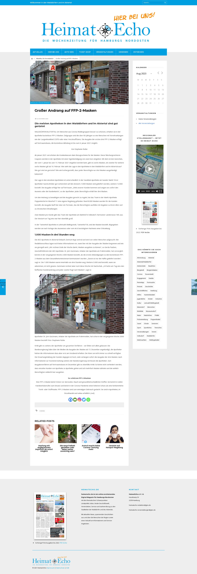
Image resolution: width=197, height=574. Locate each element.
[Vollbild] (160, 191)
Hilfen (139, 295)
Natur (139, 315)
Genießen (123, 52)
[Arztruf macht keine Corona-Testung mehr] (91, 433)
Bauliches (151, 266)
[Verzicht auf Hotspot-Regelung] (114, 433)
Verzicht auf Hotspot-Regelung (114, 446)
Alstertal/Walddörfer (144, 262)
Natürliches (148, 315)
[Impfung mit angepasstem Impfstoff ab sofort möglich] (44, 433)
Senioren (155, 323)
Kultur (139, 303)
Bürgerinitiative (152, 270)
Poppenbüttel (155, 319)
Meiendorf (140, 307)
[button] (149, 169)
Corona (42, 411)
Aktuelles (38, 52)
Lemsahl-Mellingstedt (151, 303)
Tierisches (158, 328)
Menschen (151, 307)
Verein (154, 332)
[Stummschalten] (157, 191)
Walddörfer (151, 336)
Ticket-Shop (85, 52)
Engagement (141, 278)
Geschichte (149, 286)
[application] (149, 169)
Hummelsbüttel (149, 295)
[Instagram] (79, 400)
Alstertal (151, 258)
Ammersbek (141, 266)
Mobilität (140, 311)
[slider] (148, 191)
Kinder (150, 299)
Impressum (50, 568)
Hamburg (153, 291)
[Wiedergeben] (139, 191)
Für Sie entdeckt (48, 59)
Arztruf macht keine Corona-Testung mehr (91, 447)
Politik (157, 315)
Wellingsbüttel (154, 340)
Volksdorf (140, 336)
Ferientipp (140, 282)
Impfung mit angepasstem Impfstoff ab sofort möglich (44, 448)
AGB (67, 568)
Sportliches (148, 328)
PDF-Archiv (145, 232)
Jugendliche (141, 299)
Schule (146, 323)
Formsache (151, 282)
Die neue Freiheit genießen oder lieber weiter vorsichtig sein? (67, 448)
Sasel (139, 323)
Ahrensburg (141, 258)
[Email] (75, 400)
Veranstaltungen (104, 52)
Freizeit (139, 286)
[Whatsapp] (88, 400)
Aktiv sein (69, 52)
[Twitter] (84, 400)
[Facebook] (71, 400)
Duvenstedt (149, 274)
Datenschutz (60, 568)
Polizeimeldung (142, 319)
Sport (139, 328)
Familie (151, 278)
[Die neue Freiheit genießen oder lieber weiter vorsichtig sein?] (67, 433)
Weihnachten (141, 340)
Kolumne (159, 299)
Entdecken (138, 52)
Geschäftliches (142, 291)
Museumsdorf (151, 311)
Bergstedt (140, 270)
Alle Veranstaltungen (147, 123)
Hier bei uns (53, 52)
